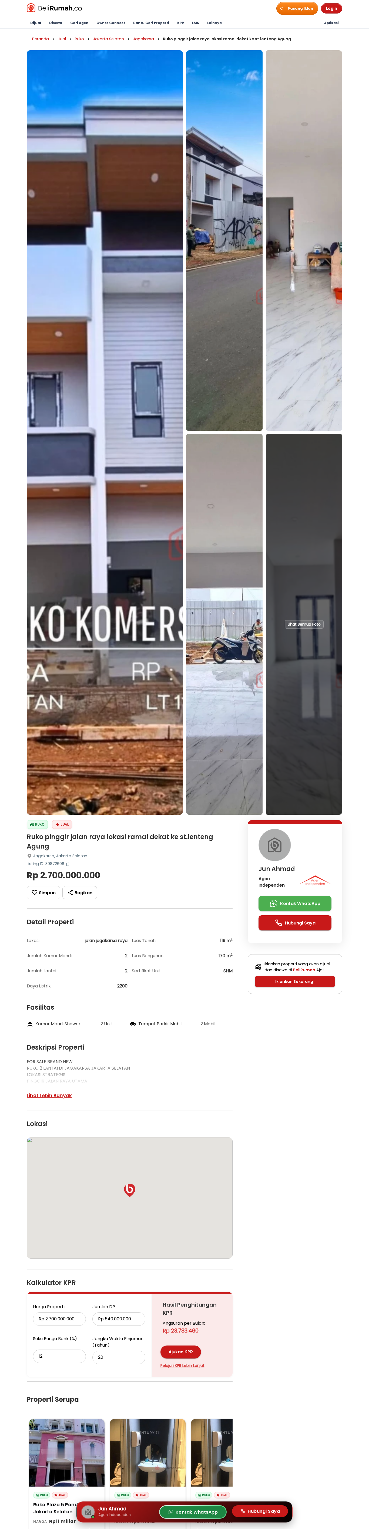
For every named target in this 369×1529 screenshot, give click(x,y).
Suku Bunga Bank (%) (55, 1339)
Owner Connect (110, 23)
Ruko (79, 39)
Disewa (55, 23)
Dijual (35, 23)
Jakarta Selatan (108, 39)
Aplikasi (331, 23)
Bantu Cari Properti (151, 23)
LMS (195, 23)
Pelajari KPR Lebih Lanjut (182, 1365)
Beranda (40, 39)
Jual (62, 39)
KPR (180, 23)
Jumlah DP (103, 1307)
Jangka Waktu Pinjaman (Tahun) (117, 1342)
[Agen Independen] (315, 882)
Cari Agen (79, 23)
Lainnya (214, 23)
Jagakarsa (143, 39)
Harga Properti (49, 1307)
